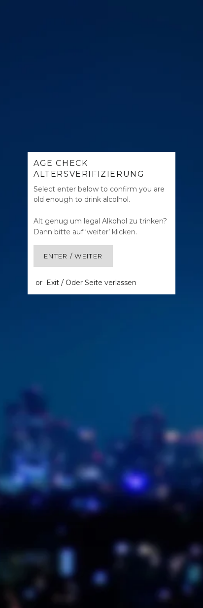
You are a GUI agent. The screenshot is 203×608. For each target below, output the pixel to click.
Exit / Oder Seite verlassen (91, 282)
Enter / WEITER (73, 256)
